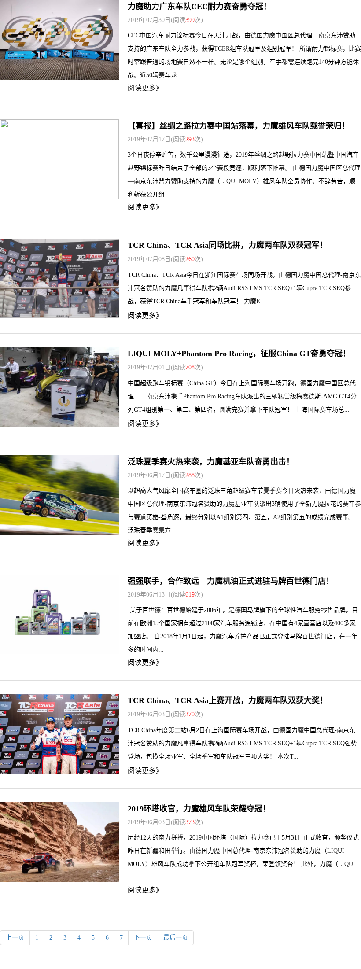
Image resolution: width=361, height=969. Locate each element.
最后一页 (175, 937)
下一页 (143, 937)
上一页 (15, 937)
